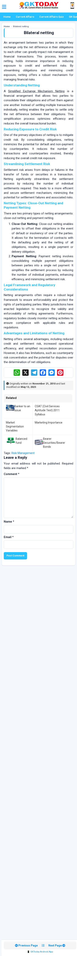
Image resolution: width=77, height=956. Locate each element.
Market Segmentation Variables (15, 426)
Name (9, 521)
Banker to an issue (22, 408)
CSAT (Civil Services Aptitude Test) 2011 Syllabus (47, 410)
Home (7, 16)
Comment (11, 474)
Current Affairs (25, 16)
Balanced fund (21, 440)
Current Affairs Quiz (51, 16)
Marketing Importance (48, 422)
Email (9, 537)
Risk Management (23, 453)
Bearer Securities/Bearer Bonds (54, 442)
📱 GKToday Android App (40, 951)
